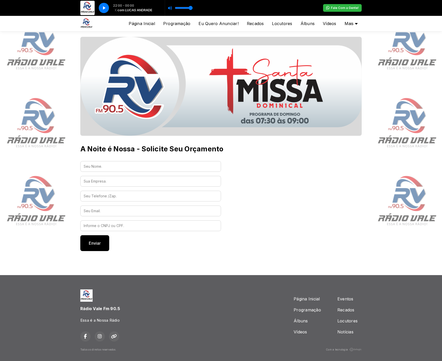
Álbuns (308, 23)
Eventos (345, 298)
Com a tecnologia (337, 349)
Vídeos (329, 23)
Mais (350, 23)
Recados (255, 23)
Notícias (345, 331)
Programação (177, 23)
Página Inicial (142, 23)
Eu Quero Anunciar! (218, 23)
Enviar (95, 243)
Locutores (282, 23)
